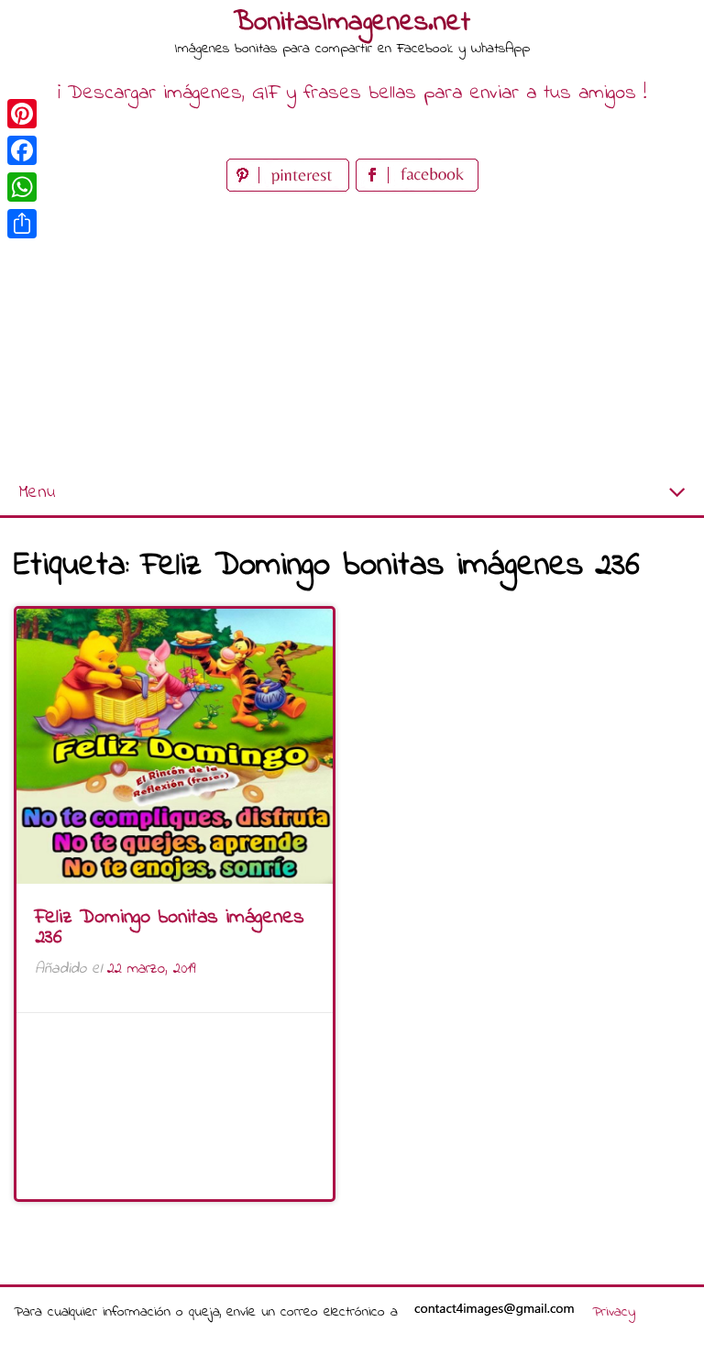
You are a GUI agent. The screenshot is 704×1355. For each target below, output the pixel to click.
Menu (36, 492)
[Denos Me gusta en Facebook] (417, 187)
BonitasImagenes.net (352, 23)
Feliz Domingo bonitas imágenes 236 (169, 928)
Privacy (613, 1312)
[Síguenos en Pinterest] (291, 187)
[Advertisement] (352, 333)
